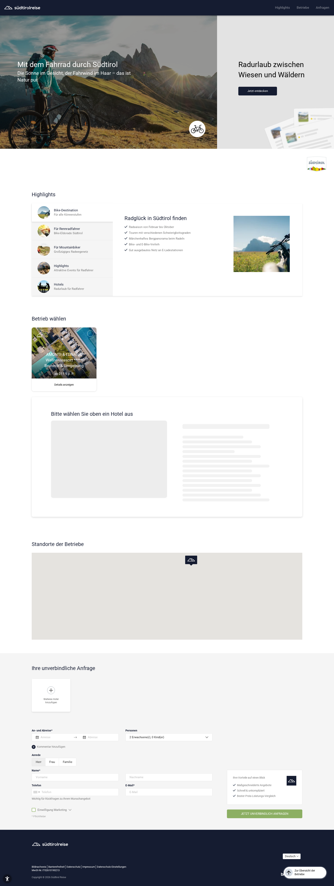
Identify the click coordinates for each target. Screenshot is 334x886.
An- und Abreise (41, 730)
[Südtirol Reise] (22, 7)
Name (35, 770)
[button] (191, 561)
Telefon (36, 785)
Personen (131, 730)
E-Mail (129, 785)
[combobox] (36, 792)
